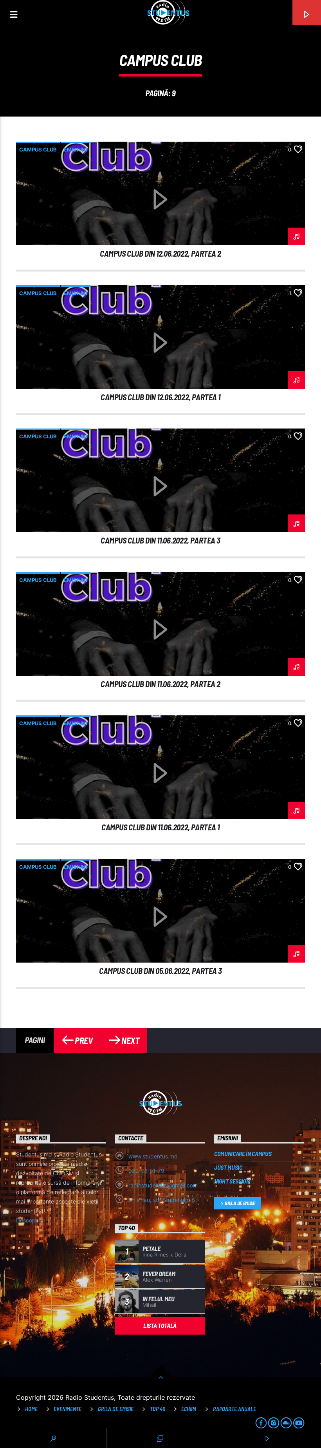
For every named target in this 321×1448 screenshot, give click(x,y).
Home (31, 1409)
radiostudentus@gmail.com (163, 1185)
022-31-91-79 (146, 1170)
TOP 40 (157, 1409)
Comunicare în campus (243, 1153)
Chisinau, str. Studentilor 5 (161, 1199)
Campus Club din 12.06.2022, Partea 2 (160, 253)
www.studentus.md (153, 1156)
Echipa (189, 1409)
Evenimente (67, 1409)
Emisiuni (75, 149)
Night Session (232, 1181)
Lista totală (160, 1325)
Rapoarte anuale (234, 1409)
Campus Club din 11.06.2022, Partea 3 (160, 540)
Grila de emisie (240, 1203)
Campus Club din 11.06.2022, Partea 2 (160, 684)
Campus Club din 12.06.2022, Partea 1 (160, 397)
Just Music (228, 1167)
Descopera (30, 1220)
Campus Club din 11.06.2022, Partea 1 (160, 827)
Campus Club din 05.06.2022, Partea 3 (160, 971)
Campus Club (38, 149)
